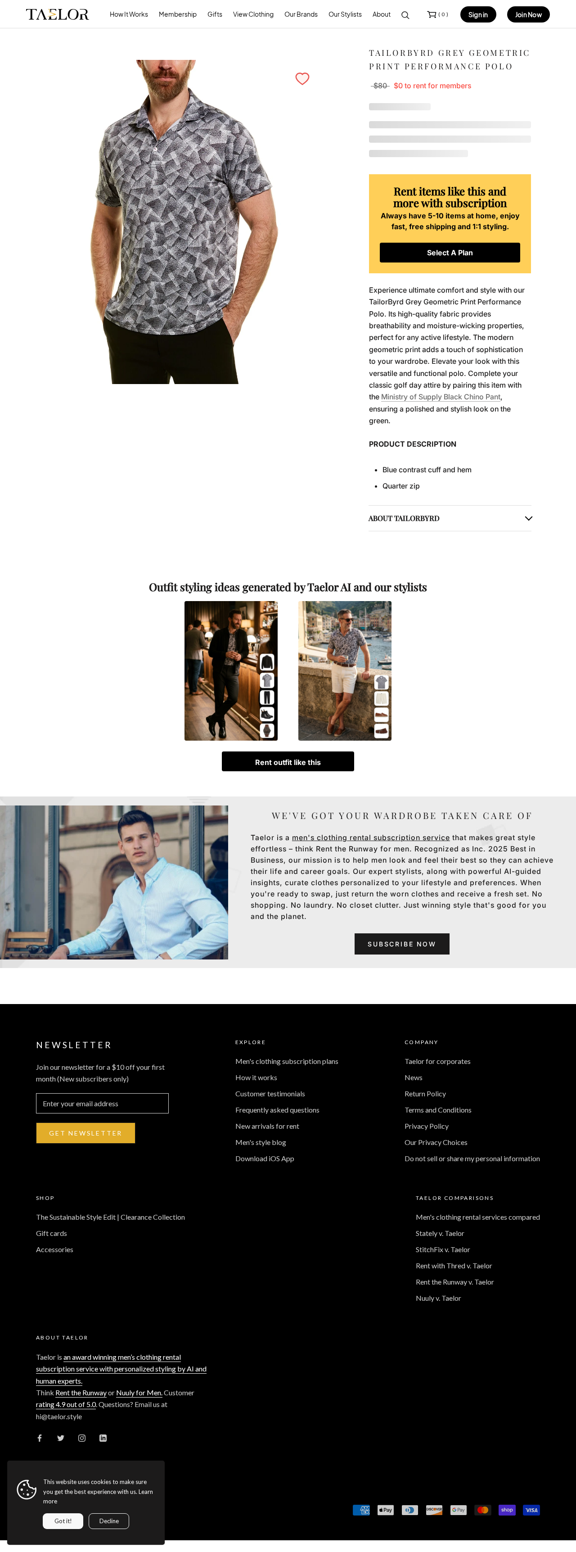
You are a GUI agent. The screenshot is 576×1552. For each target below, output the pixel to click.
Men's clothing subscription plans (286, 1061)
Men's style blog (260, 1142)
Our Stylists (345, 14)
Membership (178, 14)
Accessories (54, 1249)
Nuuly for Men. (139, 1392)
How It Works (129, 14)
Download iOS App (264, 1158)
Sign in (478, 14)
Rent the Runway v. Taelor (455, 1281)
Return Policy (425, 1093)
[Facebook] (39, 1437)
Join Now (528, 14)
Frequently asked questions (277, 1109)
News (414, 1077)
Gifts (214, 14)
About (382, 14)
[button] (302, 79)
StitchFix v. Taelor (443, 1249)
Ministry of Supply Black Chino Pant (440, 396)
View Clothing (253, 14)
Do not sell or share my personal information (472, 1158)
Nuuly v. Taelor (438, 1298)
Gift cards (51, 1233)
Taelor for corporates (438, 1061)
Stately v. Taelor (440, 1233)
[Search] (405, 14)
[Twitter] (60, 1437)
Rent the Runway (81, 1392)
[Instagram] (82, 1437)
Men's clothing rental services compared (478, 1217)
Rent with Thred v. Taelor (454, 1265)
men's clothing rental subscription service (371, 837)
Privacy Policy (427, 1126)
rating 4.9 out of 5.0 (66, 1404)
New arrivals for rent (267, 1126)
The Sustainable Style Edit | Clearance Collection (110, 1217)
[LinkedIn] (103, 1437)
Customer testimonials (270, 1093)
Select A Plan (450, 252)
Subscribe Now (402, 944)
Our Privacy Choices (436, 1142)
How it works (256, 1077)
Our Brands (301, 14)
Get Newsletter (85, 1133)
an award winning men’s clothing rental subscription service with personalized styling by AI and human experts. (121, 1369)
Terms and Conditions (438, 1109)
